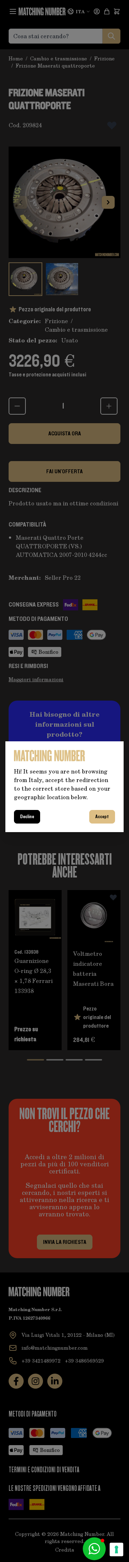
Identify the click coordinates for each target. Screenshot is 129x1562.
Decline (27, 817)
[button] (94, 1548)
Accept (102, 817)
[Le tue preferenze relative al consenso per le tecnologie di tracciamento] (116, 1549)
